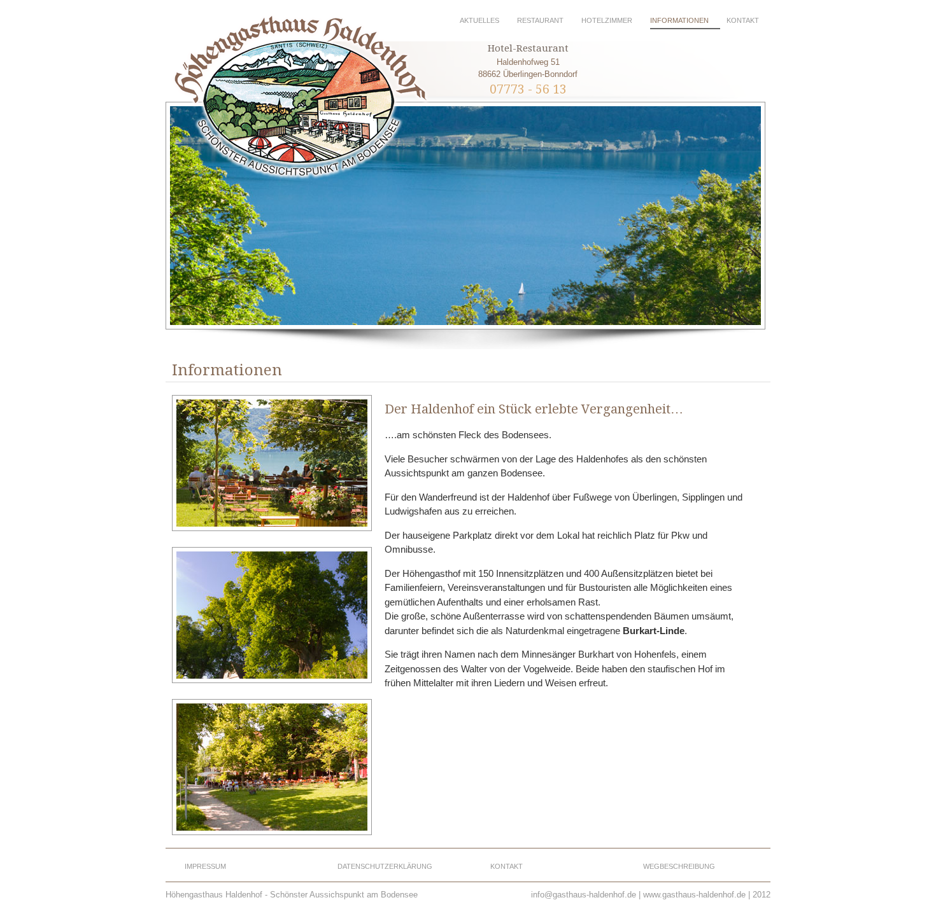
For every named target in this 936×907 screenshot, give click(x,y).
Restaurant (540, 20)
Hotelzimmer (606, 20)
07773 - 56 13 (528, 89)
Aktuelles (479, 20)
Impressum (205, 866)
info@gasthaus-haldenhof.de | (586, 894)
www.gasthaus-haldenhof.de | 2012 (706, 894)
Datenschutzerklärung (384, 866)
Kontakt (743, 20)
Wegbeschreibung (679, 866)
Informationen (679, 20)
